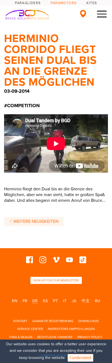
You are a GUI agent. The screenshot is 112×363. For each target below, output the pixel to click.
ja (74, 300)
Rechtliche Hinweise (55, 337)
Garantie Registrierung (52, 321)
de (35, 300)
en (14, 300)
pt (55, 300)
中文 (86, 300)
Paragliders (28, 3)
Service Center (30, 329)
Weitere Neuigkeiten (35, 221)
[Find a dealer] (83, 13)
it (65, 300)
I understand (80, 357)
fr (25, 300)
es (45, 300)
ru (97, 300)
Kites (91, 3)
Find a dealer (21, 337)
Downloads (88, 321)
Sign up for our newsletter (56, 280)
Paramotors (64, 3)
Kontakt (20, 321)
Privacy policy (89, 337)
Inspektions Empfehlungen (71, 329)
